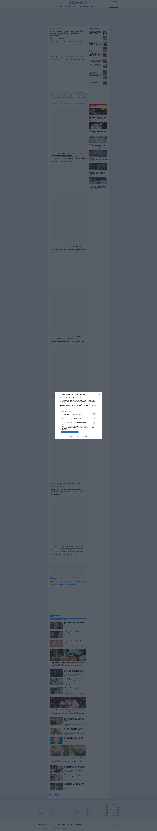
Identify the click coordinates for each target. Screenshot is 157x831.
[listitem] (78, 411)
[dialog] (78, 415)
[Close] (100, 395)
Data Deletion (71, 436)
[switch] (93, 414)
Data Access (78, 436)
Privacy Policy (85, 436)
